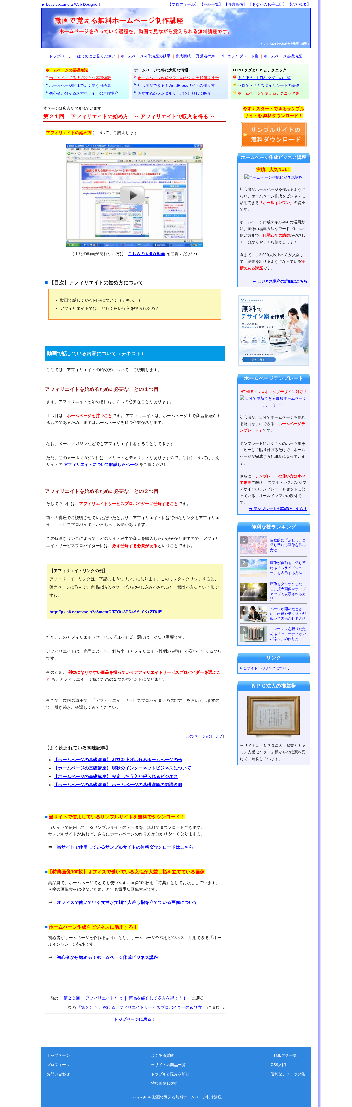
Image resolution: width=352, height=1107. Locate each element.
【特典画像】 (235, 4)
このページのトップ (203, 736)
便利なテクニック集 (288, 1074)
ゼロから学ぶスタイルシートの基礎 (268, 85)
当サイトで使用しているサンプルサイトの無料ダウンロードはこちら (125, 847)
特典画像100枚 (164, 1083)
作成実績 (183, 56)
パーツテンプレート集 (239, 56)
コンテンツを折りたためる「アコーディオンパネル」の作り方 (288, 634)
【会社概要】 (299, 4)
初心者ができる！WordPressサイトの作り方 (176, 85)
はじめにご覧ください (96, 56)
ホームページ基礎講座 (282, 56)
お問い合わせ (58, 1074)
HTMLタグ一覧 (284, 1055)
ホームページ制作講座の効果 (145, 56)
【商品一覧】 (211, 4)
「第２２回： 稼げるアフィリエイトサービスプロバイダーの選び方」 (141, 1007)
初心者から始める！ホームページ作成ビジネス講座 (107, 957)
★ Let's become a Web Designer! (70, 4)
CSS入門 (278, 1064)
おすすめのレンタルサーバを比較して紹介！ (176, 93)
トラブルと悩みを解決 (170, 1074)
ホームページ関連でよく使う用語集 (80, 85)
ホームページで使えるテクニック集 (268, 93)
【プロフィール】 (183, 4)
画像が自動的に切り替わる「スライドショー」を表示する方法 (288, 568)
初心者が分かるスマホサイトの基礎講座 (84, 93)
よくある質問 (162, 1055)
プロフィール (58, 1064)
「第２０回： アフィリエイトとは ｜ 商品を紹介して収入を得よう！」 (125, 998)
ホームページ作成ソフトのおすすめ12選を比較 (178, 78)
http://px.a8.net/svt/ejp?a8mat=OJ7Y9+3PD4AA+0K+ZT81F (106, 611)
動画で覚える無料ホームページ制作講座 (187, 1097)
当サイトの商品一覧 (168, 1064)
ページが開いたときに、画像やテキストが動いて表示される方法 (288, 614)
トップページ (60, 56)
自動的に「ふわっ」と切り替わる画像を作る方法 (288, 545)
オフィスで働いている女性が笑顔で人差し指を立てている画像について (127, 902)
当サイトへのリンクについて (266, 668)
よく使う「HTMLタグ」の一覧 (264, 78)
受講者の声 (205, 56)
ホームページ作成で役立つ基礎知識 (80, 78)
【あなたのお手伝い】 (267, 4)
